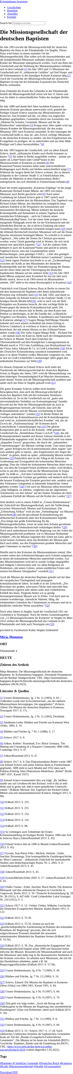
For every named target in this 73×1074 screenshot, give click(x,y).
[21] (53, 382)
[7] (69, 169)
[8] (67, 181)
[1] (25, 69)
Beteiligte (12, 10)
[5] (10, 156)
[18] (18, 332)
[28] (14, 514)
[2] (69, 75)
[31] (51, 571)
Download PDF (9, 1072)
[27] (69, 496)
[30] (35, 546)
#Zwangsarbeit (52, 1066)
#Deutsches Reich (49, 1063)
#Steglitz (38, 1066)
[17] (25, 320)
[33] (52, 624)
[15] (36, 294)
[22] (38, 414)
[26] (22, 486)
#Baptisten (6, 1063)
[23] (43, 426)
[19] (62, 348)
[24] (56, 432)
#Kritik (4, 1066)
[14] (69, 282)
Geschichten (14, 7)
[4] (42, 144)
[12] (2, 260)
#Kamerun (66, 1063)
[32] (47, 605)
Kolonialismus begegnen (14, 1)
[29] (65, 527)
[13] (51, 273)
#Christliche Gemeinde (25, 1063)
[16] (33, 301)
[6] (47, 162)
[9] (44, 194)
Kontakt (11, 16)
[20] (39, 361)
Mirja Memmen (11, 637)
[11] (39, 244)
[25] (12, 458)
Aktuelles (12, 13)
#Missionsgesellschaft (21, 1066)
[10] (63, 228)
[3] (31, 125)
